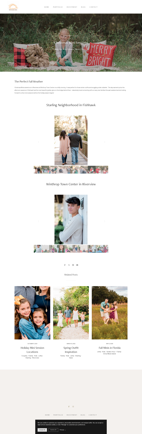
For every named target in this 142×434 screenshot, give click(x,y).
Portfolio (58, 7)
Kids (60, 49)
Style (71, 358)
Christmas (84, 49)
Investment (72, 7)
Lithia (65, 49)
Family (56, 49)
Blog (83, 7)
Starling (77, 49)
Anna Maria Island (109, 354)
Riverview (70, 49)
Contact (94, 7)
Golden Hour (111, 352)
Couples (24, 356)
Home (46, 7)
